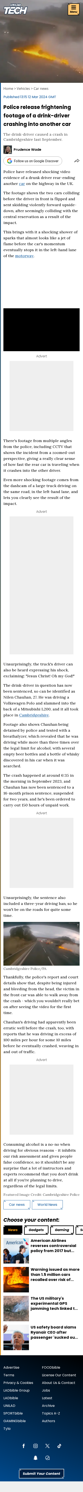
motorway (24, 255)
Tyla (6, 1428)
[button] (77, 161)
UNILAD (9, 1405)
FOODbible (51, 1367)
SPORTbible (13, 1413)
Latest (47, 1398)
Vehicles (23, 88)
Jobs (46, 1390)
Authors (48, 1421)
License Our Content (59, 1375)
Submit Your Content (41, 1473)
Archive (48, 1405)
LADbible (10, 1398)
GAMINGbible (14, 1421)
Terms (8, 1375)
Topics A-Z (51, 1413)
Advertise (11, 1367)
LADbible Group (16, 1390)
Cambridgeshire (34, 715)
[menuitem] (12, 1230)
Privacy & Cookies (18, 1382)
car (22, 183)
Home (8, 88)
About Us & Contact (58, 1382)
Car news (41, 88)
